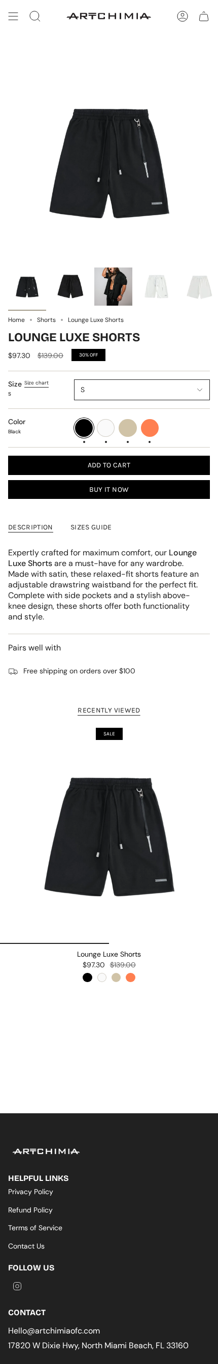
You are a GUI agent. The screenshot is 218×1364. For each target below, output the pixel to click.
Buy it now (109, 489)
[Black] (87, 977)
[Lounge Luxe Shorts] (109, 834)
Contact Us (26, 1246)
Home (16, 320)
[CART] (203, 16)
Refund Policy (30, 1209)
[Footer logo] (46, 1151)
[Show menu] (13, 16)
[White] (101, 977)
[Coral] (130, 977)
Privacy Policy (30, 1191)
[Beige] (116, 977)
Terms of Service (35, 1227)
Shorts (46, 320)
